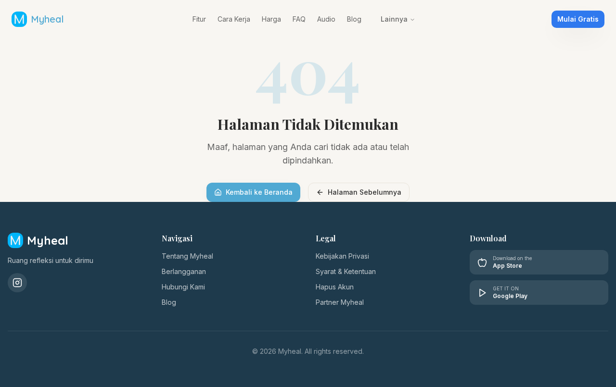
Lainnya (394, 19)
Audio (326, 19)
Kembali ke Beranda (259, 192)
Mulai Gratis (578, 19)
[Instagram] (17, 282)
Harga (271, 19)
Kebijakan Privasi (342, 256)
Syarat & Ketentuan (346, 271)
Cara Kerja (234, 19)
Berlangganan (184, 271)
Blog (354, 19)
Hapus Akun (335, 287)
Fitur (199, 19)
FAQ (299, 19)
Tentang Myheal (187, 256)
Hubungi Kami (183, 287)
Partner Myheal (340, 302)
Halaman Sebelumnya (364, 192)
